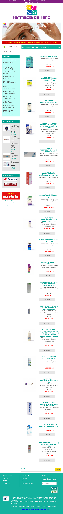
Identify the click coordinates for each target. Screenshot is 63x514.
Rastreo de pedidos (27, 483)
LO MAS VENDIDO (8, 62)
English (43, 0)
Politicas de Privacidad (10, 201)
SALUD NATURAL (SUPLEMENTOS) (8, 68)
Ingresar (24, 478)
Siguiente (57, 469)
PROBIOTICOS (7, 96)
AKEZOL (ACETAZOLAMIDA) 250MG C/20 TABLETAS (49, 150)
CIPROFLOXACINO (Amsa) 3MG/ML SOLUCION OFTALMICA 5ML (49, 283)
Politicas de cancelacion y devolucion (10, 203)
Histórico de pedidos (27, 486)
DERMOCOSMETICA (8, 76)
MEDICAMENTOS (8, 65)
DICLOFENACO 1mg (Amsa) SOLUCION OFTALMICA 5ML (49, 444)
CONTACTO (21, 0)
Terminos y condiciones (11, 205)
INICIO (8, 0)
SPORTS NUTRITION (9, 71)
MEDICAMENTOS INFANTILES (8, 110)
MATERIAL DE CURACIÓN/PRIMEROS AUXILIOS (9, 83)
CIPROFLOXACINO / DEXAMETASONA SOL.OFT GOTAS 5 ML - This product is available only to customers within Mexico (49, 333)
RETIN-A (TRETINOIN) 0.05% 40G (14, 155)
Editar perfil (25, 481)
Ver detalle (47, 70)
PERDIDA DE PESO (8, 105)
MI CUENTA (28, 1)
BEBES (5, 86)
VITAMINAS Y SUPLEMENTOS (7, 102)
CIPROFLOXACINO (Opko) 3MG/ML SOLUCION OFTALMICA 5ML (49, 307)
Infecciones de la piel (8, 114)
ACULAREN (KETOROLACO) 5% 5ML (49, 101)
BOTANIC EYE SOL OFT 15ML (49, 262)
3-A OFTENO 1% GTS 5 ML (49, 56)
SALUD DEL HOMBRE (9, 89)
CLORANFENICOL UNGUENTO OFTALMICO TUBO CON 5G (49, 404)
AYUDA (14, 0)
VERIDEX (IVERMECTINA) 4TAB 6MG (15, 163)
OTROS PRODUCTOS (9, 91)
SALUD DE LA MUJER (9, 107)
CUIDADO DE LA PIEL (9, 99)
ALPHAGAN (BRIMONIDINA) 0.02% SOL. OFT (49, 195)
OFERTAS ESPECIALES (9, 60)
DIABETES (6, 78)
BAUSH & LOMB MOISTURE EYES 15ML (49, 240)
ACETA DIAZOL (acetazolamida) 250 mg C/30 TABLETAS (49, 78)
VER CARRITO (35, 1)
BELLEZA (5, 73)
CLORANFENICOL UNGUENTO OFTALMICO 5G (49, 380)
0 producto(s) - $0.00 (11, 46)
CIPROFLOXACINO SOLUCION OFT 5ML (49, 357)
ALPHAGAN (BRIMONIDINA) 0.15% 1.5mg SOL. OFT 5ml (49, 219)
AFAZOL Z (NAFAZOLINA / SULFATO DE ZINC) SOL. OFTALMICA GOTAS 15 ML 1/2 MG (49, 125)
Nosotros (5, 478)
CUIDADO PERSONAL (9, 94)
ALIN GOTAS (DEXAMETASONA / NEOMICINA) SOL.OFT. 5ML (49, 173)
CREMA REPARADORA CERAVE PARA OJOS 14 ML (49, 425)
